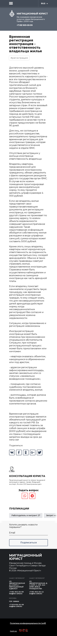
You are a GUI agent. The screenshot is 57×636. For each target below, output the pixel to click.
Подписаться (28, 542)
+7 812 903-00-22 (36, 592)
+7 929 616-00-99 (16, 605)
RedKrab (13, 631)
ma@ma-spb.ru (15, 594)
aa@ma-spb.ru (15, 606)
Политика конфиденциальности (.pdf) (28, 623)
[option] (25, 515)
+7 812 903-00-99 (25, 25)
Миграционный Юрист (25, 557)
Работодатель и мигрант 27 (25, 515)
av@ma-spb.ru (35, 594)
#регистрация (19, 58)
